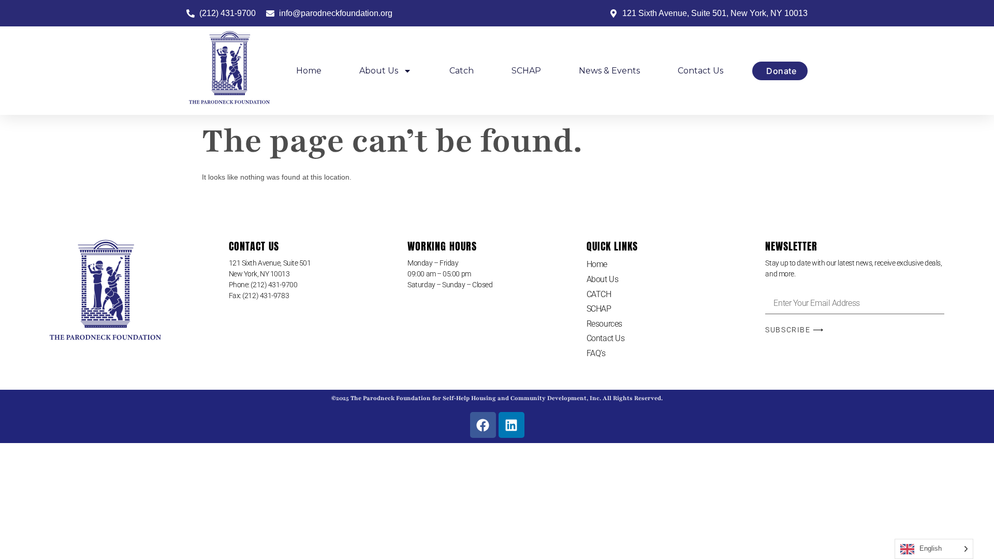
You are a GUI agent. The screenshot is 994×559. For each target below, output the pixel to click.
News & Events (609, 71)
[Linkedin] (511, 425)
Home (308, 71)
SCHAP (526, 71)
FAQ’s (596, 353)
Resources (604, 324)
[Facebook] (483, 425)
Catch (461, 71)
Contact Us (700, 71)
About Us (378, 71)
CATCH (599, 294)
